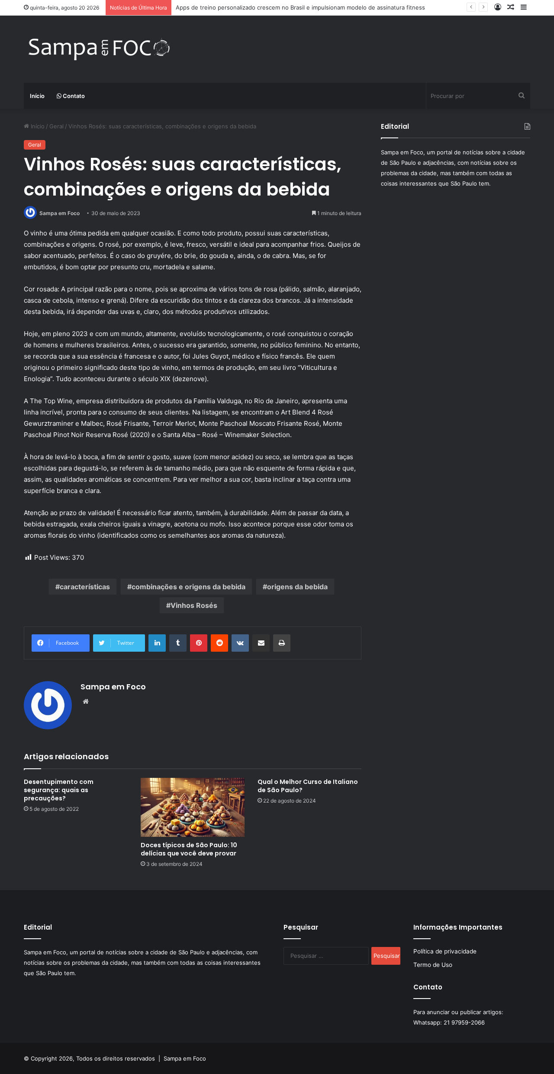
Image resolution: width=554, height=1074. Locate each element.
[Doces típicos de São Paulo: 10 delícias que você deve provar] (193, 807)
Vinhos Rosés (194, 605)
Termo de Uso (432, 964)
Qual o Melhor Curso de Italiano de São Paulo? (308, 785)
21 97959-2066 (464, 1022)
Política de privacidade (445, 951)
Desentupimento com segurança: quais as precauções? (58, 790)
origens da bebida (297, 586)
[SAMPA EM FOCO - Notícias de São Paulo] (99, 49)
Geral (56, 126)
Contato (73, 95)
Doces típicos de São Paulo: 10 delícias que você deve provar (189, 849)
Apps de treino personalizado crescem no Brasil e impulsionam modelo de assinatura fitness (300, 7)
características (85, 586)
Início (37, 95)
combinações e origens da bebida (188, 586)
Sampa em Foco (59, 213)
